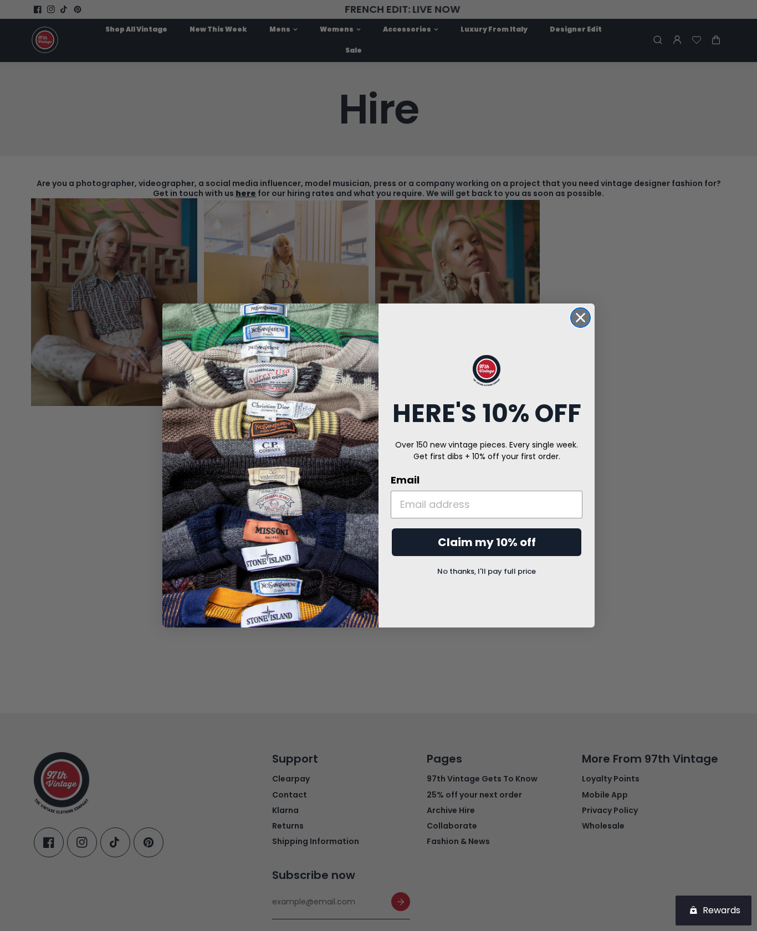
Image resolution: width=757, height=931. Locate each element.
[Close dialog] (580, 317)
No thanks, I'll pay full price (486, 571)
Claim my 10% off (487, 542)
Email (405, 480)
